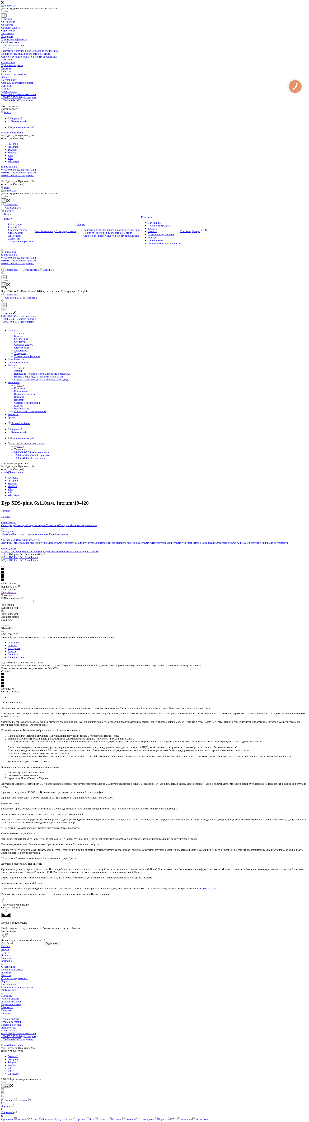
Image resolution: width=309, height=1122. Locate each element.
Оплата (12, 651)
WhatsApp (13, 161)
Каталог (18, 336)
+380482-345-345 (18, 97)
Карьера (5, 981)
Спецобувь (21, 525)
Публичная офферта (12, 969)
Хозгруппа (65, 525)
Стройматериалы (58, 534)
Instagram (13, 146)
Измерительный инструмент (167, 542)
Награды (6, 972)
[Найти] (4, 15)
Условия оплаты (10, 998)
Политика (6, 1010)
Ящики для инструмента (274, 542)
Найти (5, 1086)
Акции (5, 949)
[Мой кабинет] (2, 273)
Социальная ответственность (17, 987)
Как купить (14, 648)
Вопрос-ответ (8, 1027)
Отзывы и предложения (14, 978)
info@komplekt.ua (13, 132)
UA (6, 214)
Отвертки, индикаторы (44, 551)
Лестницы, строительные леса (17, 542)
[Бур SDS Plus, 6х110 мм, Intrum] (19, 557)
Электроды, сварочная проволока (30, 534)
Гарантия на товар (11, 1004)
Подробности (8, 592)
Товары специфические (84, 525)
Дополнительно (16, 657)
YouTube (12, 152)
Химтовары (52, 525)
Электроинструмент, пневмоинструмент (238, 542)
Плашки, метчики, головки (16, 551)
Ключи (60, 551)
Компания (19, 388)
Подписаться (52, 943)
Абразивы (6, 534)
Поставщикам (9, 984)
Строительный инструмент (49, 542)
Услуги (18, 370)
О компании (8, 966)
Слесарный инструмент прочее (81, 551)
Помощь (5, 1013)
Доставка (13, 654)
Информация (8, 990)
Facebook (13, 143)
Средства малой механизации (199, 542)
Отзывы (12, 645)
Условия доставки (11, 1001)
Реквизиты (7, 1007)
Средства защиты (36, 525)
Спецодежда (8, 525)
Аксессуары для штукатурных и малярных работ (91, 542)
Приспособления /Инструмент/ (135, 542)
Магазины (7, 995)
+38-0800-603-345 (206, 888)
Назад (20, 333)
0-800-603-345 (9, 91)
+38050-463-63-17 (17, 100)
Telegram (12, 149)
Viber (10, 155)
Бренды (5, 955)
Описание (13, 642)
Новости (6, 958)
